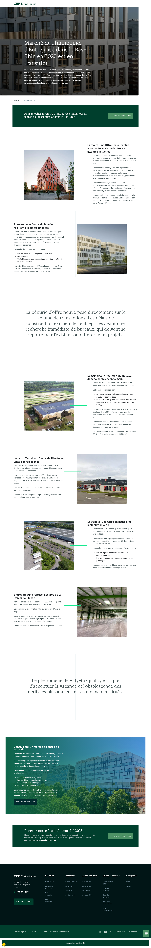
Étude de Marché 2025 (108, 883)
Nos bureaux (49, 882)
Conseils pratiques (106, 889)
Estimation (68, 890)
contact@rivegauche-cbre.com (42, 840)
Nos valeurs (86, 890)
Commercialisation (68, 882)
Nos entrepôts (48, 894)
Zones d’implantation (108, 909)
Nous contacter (23, 901)
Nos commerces (49, 900)
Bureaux (127, 882)
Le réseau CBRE (87, 895)
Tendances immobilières (107, 903)
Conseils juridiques (106, 896)
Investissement (68, 895)
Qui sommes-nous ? (90, 876)
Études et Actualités (111, 876)
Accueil (16, 100)
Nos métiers (70, 876)
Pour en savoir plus (25, 802)
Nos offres (49, 876)
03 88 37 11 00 (23, 892)
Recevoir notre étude (121, 115)
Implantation (68, 886)
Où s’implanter (131, 876)
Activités (128, 886)
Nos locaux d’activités (49, 887)
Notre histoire (86, 882)
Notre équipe (86, 886)
